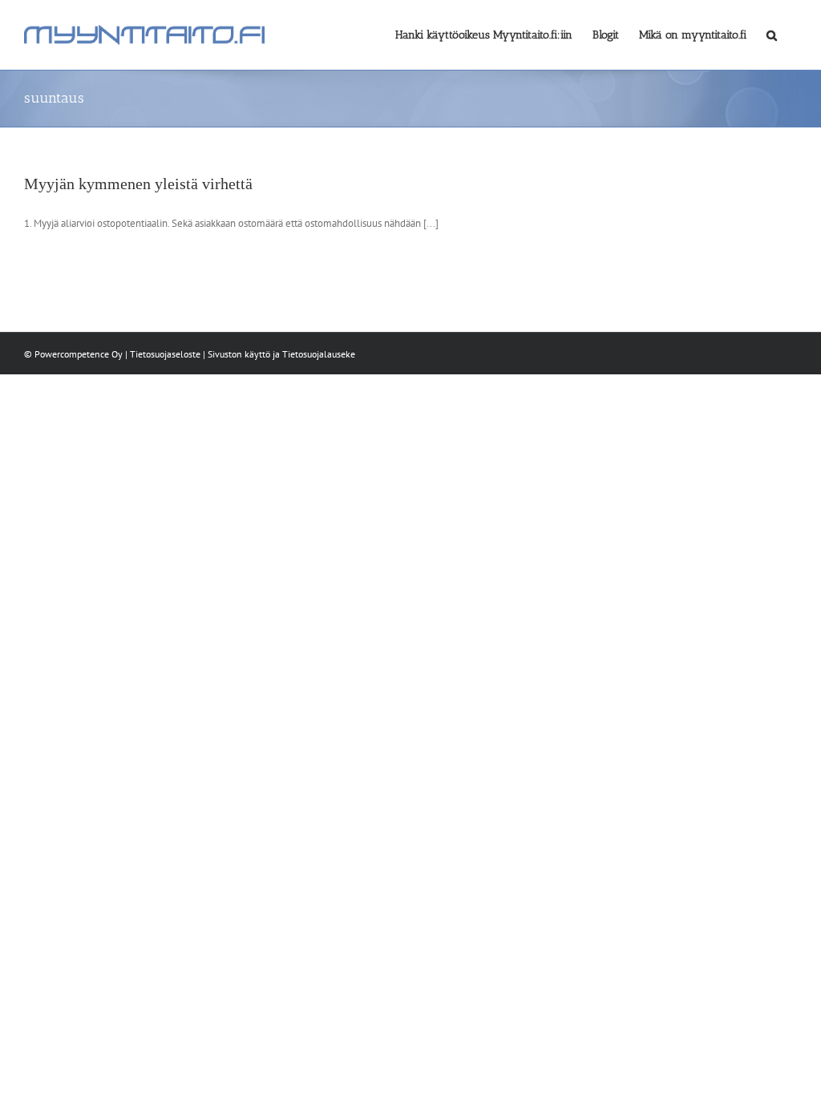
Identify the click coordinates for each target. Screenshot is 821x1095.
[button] (771, 33)
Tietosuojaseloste (165, 354)
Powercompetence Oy (78, 354)
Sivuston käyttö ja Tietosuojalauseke (281, 354)
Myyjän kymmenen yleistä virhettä (138, 183)
